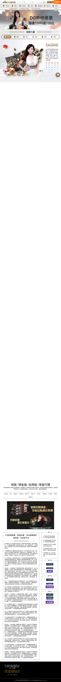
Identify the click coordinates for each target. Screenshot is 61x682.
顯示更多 (50, 571)
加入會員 (6, 493)
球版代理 (30, 497)
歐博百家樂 (15, 665)
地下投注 (39, 493)
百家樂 (18, 666)
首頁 (11, 493)
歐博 (12, 665)
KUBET (49, 594)
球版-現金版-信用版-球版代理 (30, 485)
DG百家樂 (7, 666)
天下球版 (50, 493)
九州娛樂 (11, 666)
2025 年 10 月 (49, 568)
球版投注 (15, 493)
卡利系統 (8, 665)
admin (27, 541)
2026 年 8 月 (49, 564)
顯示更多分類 (50, 586)
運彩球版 (21, 493)
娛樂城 (14, 666)
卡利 (5, 665)
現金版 (55, 493)
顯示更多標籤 (50, 602)
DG (18, 665)
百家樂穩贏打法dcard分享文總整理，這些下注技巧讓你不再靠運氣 (49, 554)
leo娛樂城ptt (49, 584)
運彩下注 (27, 493)
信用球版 (44, 493)
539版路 (49, 579)
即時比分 (33, 493)
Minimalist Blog (36, 680)
